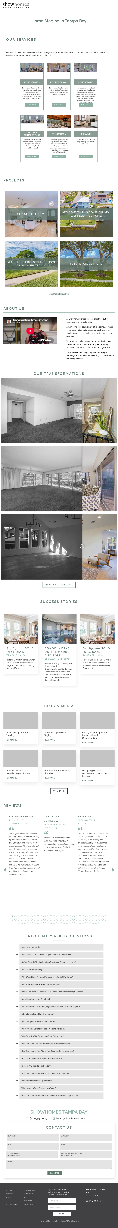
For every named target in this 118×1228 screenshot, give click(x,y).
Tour (8, 1201)
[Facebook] (102, 1201)
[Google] (92, 1201)
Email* (9, 1144)
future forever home (86, 263)
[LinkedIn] (100, 1201)
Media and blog (29, 1190)
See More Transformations (59, 585)
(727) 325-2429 (38, 1118)
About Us (9, 1190)
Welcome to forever (31, 213)
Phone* (63, 1144)
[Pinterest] (90, 1201)
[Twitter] (97, 1201)
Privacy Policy (29, 1204)
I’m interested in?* (14, 1153)
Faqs (25, 1197)
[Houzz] (95, 1201)
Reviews (9, 1197)
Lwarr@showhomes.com (70, 1118)
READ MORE (32, 105)
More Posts (59, 791)
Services (9, 1194)
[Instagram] (87, 1201)
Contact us (28, 1201)
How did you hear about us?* (72, 1153)
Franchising (28, 1194)
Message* (10, 1162)
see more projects (59, 294)
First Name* (11, 1136)
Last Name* (65, 1136)
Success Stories (12, 1204)
